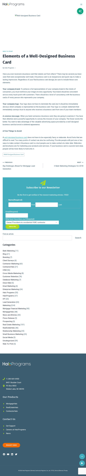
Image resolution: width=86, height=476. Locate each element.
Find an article (8, 234)
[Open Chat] (80, 11)
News (8, 433)
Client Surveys (8, 260)
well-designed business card (15, 137)
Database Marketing (10, 280)
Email (11, 212)
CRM (4, 270)
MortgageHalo (8, 312)
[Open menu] (81, 4)
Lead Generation (9, 302)
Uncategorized (8, 341)
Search (78, 238)
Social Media (8, 337)
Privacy (66, 470)
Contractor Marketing (11, 264)
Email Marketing (9, 286)
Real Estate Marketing (11, 325)
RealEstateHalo (9, 328)
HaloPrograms (8, 296)
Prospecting (7, 321)
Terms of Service (59, 470)
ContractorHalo (8, 267)
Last (60, 205)
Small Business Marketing (13, 334)
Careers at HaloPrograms (16, 430)
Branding (6, 257)
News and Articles (10, 315)
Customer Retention (10, 276)
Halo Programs (9, 68)
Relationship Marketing (12, 331)
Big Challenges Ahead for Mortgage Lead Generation (19, 166)
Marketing (7, 305)
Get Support (10, 426)
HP (4, 299)
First (33, 205)
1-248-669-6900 (12, 379)
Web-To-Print (8, 51)
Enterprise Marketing (11, 289)
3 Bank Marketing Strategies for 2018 (68, 164)
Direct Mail (7, 283)
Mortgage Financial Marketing (14, 309)
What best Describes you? (19, 219)
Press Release (8, 318)
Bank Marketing (9, 251)
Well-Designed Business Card (14, 154)
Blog (4, 254)
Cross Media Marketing (12, 273)
